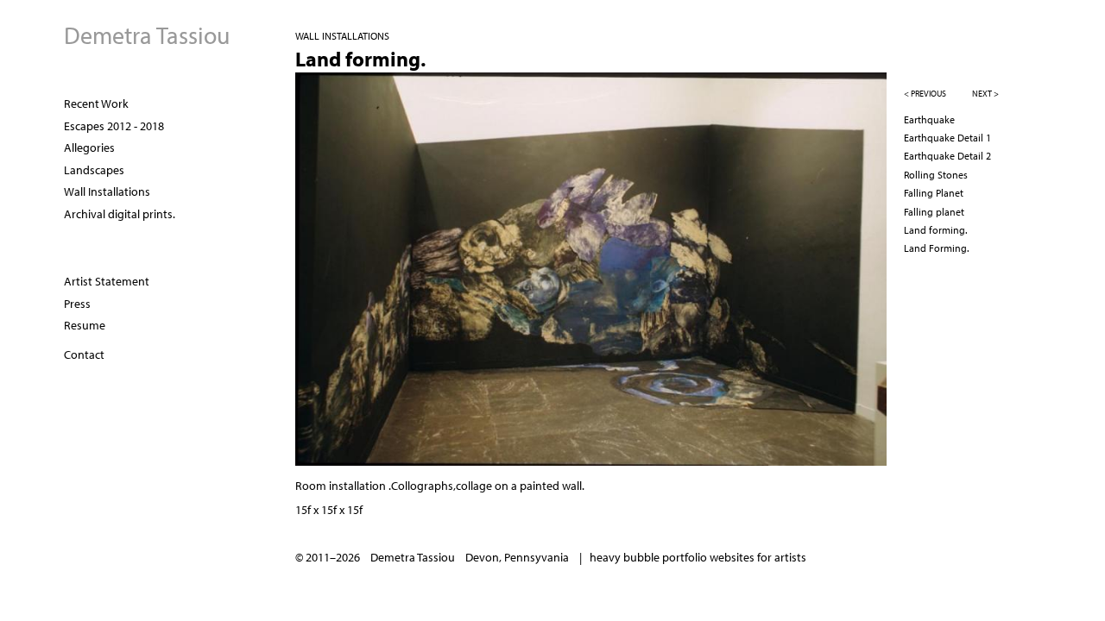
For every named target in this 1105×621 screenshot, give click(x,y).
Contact (84, 354)
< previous (925, 93)
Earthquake (929, 119)
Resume (84, 325)
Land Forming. (936, 248)
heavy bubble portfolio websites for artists (698, 557)
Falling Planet (933, 192)
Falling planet (934, 211)
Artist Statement (106, 281)
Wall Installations (107, 191)
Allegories (89, 147)
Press (77, 303)
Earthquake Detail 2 (947, 155)
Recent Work (96, 103)
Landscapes (94, 170)
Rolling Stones (936, 174)
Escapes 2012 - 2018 (114, 126)
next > (985, 93)
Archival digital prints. (119, 214)
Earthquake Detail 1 (947, 137)
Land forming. (935, 229)
